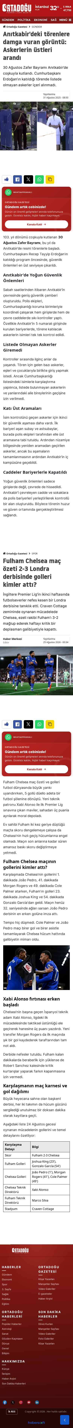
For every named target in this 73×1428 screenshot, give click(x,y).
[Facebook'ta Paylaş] (17, 179)
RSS (12, 1411)
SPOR (34, 553)
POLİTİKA (24, 20)
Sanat (5, 1333)
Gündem (7, 1274)
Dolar (68, 7)
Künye (5, 1369)
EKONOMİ (40, 20)
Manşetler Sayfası (48, 1284)
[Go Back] (64, 1420)
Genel (5, 1348)
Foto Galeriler (46, 1338)
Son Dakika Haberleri (14, 1383)
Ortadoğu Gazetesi (16, 26)
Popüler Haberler (12, 1324)
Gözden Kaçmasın (12, 1338)
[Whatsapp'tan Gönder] (39, 179)
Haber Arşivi (45, 1298)
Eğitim (5, 1304)
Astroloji (6, 1329)
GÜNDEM (8, 20)
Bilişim (5, 1353)
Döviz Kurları (45, 1324)
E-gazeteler (45, 1293)
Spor (4, 1284)
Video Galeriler (46, 1289)
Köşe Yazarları (46, 1279)
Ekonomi (7, 1279)
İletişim (6, 1373)
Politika (6, 1299)
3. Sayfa (6, 1289)
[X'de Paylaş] (28, 179)
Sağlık (5, 1294)
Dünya (5, 1343)
